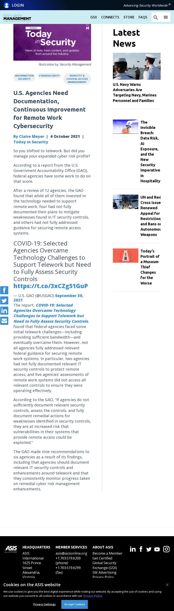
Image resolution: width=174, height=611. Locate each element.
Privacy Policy (103, 577)
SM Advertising (104, 572)
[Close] (167, 584)
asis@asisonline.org (71, 553)
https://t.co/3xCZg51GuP (50, 286)
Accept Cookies (74, 604)
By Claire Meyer (28, 136)
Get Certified (102, 558)
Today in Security (30, 141)
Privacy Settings (44, 604)
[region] (87, 594)
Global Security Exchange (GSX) (105, 565)
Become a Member (107, 553)
